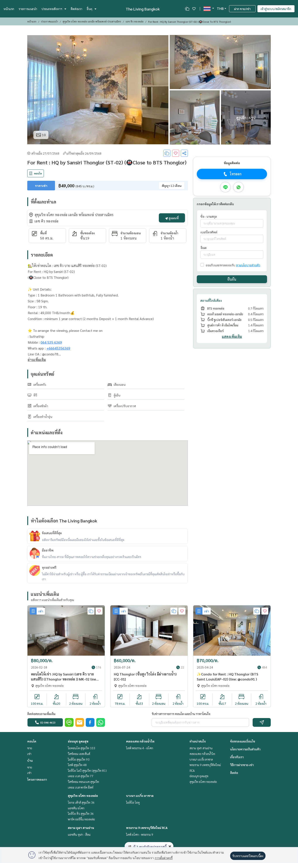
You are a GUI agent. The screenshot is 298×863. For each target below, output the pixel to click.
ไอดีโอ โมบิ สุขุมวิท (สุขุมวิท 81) (87, 770)
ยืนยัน (232, 279)
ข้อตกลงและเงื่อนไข (242, 741)
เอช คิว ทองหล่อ (135, 21)
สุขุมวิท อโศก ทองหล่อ (83, 796)
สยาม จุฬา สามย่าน (81, 828)
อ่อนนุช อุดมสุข (78, 741)
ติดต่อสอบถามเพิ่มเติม (41, 714)
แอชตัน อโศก (76, 808)
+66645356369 (58, 348)
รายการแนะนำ (28, 9)
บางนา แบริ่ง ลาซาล (140, 796)
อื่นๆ (89, 9)
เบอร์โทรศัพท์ (208, 232)
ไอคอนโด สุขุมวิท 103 (81, 748)
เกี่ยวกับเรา (237, 757)
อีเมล (203, 248)
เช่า (29, 754)
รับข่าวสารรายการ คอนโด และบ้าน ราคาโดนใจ (181, 714)
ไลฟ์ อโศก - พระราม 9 (139, 834)
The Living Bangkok (143, 8)
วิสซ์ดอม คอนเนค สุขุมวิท (83, 782)
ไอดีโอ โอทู (133, 802)
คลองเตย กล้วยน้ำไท (140, 741)
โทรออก (235, 174)
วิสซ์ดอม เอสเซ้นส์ (79, 754)
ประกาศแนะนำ (49, 21)
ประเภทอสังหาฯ (51, 9)
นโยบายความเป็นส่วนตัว (245, 749)
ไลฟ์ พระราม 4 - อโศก (139, 748)
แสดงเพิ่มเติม (232, 336)
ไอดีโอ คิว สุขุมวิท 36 (81, 813)
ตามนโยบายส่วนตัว (248, 265)
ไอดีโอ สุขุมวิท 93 (78, 759)
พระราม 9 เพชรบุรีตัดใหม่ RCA (147, 828)
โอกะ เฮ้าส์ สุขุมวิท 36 (81, 802)
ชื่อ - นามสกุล (208, 216)
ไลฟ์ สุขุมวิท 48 (77, 765)
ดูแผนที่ (173, 218)
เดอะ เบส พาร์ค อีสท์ (80, 787)
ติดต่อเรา (76, 9)
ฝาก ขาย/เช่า (242, 9)
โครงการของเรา (37, 779)
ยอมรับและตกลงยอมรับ (220, 265)
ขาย (29, 748)
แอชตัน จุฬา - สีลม (79, 834)
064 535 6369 (51, 342)
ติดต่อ (234, 773)
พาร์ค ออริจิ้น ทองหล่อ (81, 819)
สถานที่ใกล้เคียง (211, 301)
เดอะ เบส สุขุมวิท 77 (80, 776)
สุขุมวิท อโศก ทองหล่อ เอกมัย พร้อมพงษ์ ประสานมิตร (92, 21)
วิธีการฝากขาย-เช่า (242, 765)
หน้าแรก (8, 9)
